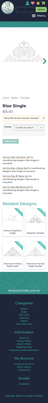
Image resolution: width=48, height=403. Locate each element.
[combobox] (26, 9)
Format (7, 127)
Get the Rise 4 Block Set (15, 168)
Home (6, 97)
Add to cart (11, 141)
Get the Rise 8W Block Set (16, 187)
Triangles (25, 97)
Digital (14, 97)
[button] (39, 15)
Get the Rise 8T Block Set (15, 176)
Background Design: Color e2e (24, 290)
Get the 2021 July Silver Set (16, 157)
